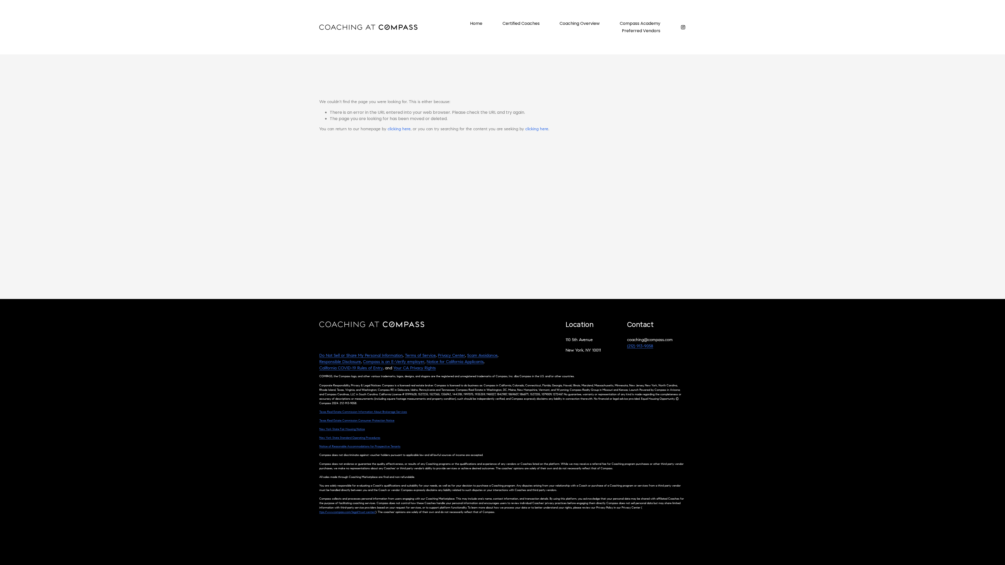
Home (476, 23)
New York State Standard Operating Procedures (349, 438)
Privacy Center (451, 356)
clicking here (399, 129)
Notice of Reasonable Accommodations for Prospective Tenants (359, 446)
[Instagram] (683, 27)
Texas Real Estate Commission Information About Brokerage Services (363, 412)
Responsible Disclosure (340, 362)
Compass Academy (640, 23)
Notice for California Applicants (455, 362)
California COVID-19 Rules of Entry (351, 368)
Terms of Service (420, 356)
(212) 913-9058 (640, 346)
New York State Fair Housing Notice (342, 429)
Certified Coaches (521, 23)
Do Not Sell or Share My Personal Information (361, 356)
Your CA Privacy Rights (414, 368)
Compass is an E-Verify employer (394, 362)
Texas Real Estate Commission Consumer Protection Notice (356, 420)
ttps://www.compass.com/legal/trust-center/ (347, 512)
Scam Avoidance (482, 356)
